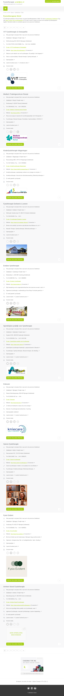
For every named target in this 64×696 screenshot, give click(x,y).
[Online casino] (33, 658)
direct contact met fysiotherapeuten (14, 20)
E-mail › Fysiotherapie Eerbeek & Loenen (16, 219)
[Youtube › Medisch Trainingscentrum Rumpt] (17, 131)
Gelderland (8, 37)
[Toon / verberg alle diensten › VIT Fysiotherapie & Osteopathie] (33, 56)
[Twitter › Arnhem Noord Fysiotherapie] (7, 624)
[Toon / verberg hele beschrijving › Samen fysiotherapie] (33, 466)
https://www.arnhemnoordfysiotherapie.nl (20, 605)
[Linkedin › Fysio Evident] (14, 553)
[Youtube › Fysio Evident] (17, 553)
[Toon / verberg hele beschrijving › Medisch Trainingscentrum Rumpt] (33, 116)
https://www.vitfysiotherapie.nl (18, 50)
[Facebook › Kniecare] (11, 421)
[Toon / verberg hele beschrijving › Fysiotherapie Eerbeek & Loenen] (33, 225)
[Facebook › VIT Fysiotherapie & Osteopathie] (11, 69)
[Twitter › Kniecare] (7, 421)
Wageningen (16, 156)
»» (23, 27)
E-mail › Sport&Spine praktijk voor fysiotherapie (17, 341)
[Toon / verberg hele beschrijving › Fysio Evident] (33, 537)
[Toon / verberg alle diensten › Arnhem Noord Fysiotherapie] (33, 611)
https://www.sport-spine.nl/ (17, 344)
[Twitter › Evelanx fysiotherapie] (7, 303)
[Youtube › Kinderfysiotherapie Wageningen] (17, 185)
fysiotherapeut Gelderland (51, 18)
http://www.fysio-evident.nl (17, 534)
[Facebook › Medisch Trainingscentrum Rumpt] (11, 131)
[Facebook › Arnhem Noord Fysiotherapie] (11, 624)
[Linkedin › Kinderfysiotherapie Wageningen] (14, 185)
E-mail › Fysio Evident (11, 530)
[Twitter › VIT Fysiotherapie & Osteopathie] (7, 69)
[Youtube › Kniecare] (17, 421)
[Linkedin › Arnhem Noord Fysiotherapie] (14, 624)
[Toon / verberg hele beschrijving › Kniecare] (33, 406)
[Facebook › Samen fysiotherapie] (11, 481)
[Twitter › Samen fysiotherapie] (7, 481)
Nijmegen (15, 37)
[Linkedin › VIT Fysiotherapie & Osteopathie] (14, 69)
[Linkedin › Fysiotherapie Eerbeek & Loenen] (14, 241)
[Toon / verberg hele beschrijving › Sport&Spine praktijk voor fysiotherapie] (33, 347)
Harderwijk (15, 332)
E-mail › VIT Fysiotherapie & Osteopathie (16, 47)
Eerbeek (15, 210)
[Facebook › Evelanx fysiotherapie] (11, 303)
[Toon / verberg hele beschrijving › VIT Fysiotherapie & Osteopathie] (33, 53)
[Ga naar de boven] (59, 88)
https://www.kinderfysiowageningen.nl (20, 169)
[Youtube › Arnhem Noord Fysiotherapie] (17, 624)
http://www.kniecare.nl (16, 402)
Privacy (35, 692)
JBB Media (30, 692)
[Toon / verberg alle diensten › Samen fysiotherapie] (33, 469)
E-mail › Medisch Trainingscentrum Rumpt (16, 109)
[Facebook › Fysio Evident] (11, 553)
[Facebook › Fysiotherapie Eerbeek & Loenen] (11, 241)
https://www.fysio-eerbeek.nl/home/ (19, 222)
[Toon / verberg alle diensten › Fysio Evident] (33, 540)
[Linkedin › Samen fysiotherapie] (14, 481)
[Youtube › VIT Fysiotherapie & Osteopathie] (17, 69)
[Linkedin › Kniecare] (14, 421)
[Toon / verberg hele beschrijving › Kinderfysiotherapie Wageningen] (33, 172)
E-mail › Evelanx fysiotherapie (13, 281)
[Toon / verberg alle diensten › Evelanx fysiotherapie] (33, 290)
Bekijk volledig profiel (15, 88)
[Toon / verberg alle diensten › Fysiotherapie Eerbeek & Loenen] (33, 229)
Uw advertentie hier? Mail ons (32, 673)
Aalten (14, 450)
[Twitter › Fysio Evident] (7, 553)
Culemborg (15, 271)
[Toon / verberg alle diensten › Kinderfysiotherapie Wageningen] (33, 175)
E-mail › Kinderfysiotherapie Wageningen (16, 166)
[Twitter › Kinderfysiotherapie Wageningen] (7, 185)
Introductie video (24, 62)
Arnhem (14, 592)
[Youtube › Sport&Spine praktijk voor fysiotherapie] (17, 363)
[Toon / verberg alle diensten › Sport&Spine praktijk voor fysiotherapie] (33, 351)
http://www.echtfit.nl (15, 112)
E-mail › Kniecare (10, 399)
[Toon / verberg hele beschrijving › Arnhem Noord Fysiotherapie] (33, 608)
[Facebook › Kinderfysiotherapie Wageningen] (11, 185)
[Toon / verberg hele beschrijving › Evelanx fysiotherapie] (33, 287)
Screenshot (29, 50)
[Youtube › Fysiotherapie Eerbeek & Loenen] (17, 241)
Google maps (22, 37)
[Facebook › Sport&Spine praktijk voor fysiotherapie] (11, 363)
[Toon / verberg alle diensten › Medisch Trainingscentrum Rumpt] (33, 119)
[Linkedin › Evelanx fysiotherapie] (14, 303)
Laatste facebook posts (12, 62)
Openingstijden (10, 59)
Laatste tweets (10, 296)
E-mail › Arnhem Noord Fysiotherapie (15, 602)
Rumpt (14, 100)
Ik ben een (53, 1)
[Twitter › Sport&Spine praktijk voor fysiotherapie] (7, 363)
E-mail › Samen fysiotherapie (13, 459)
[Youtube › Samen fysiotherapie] (17, 481)
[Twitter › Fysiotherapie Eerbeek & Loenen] (7, 241)
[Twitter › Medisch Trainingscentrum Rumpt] (7, 131)
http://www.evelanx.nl (16, 284)
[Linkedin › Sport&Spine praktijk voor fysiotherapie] (14, 363)
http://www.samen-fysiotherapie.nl (19, 462)
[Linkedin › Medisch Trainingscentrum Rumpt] (14, 131)
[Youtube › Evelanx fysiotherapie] (17, 303)
